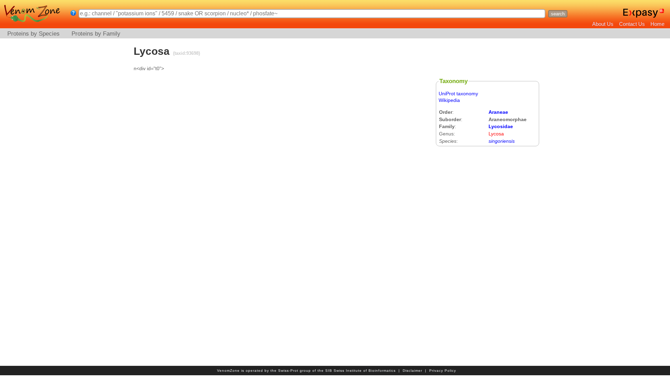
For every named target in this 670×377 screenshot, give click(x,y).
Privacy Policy (442, 370)
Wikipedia (449, 100)
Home (657, 24)
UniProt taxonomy (458, 93)
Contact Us (632, 24)
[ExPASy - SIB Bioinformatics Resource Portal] (640, 13)
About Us (602, 24)
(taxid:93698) (186, 53)
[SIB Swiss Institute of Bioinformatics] (662, 13)
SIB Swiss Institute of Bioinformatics (360, 370)
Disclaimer (412, 370)
